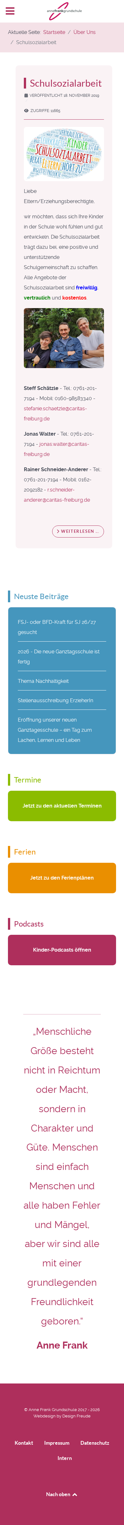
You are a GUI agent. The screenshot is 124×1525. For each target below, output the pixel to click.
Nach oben (58, 1494)
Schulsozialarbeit (66, 83)
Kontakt (24, 1443)
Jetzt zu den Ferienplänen (62, 878)
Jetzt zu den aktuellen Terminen (62, 806)
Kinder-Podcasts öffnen (62, 950)
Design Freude (76, 1416)
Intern (65, 1458)
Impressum (56, 1443)
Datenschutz (94, 1443)
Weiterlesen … (80, 531)
